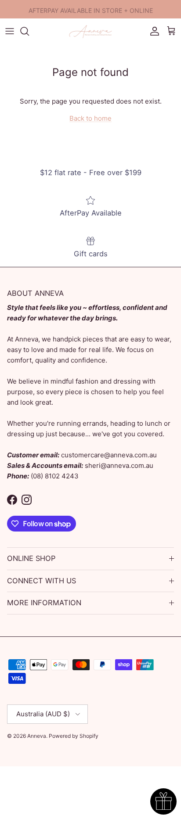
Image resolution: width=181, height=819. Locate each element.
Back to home (90, 118)
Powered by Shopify (73, 736)
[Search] (29, 31)
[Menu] (9, 31)
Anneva (36, 736)
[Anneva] (90, 31)
